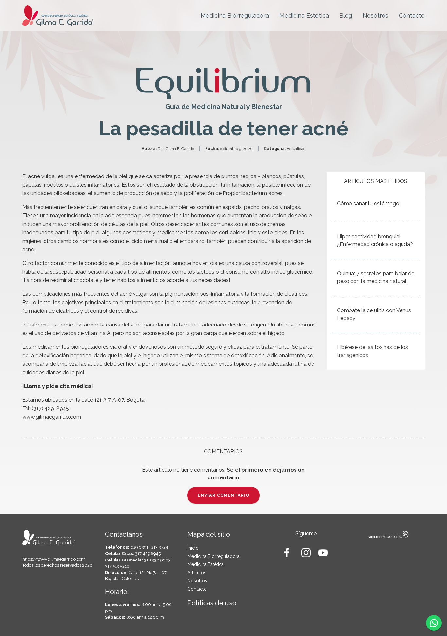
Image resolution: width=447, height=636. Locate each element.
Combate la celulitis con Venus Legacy (374, 314)
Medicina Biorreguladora (235, 15)
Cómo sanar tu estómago (368, 203)
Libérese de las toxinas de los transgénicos (372, 351)
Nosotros (375, 15)
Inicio (193, 548)
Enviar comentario (223, 495)
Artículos (197, 572)
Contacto (412, 15)
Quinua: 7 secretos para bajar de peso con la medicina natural (375, 277)
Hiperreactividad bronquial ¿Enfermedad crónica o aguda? (375, 240)
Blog (345, 15)
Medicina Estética (304, 15)
